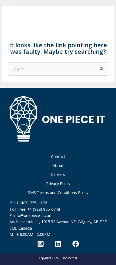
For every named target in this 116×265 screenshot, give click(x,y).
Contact (58, 156)
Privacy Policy (58, 183)
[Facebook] (75, 243)
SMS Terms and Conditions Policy (58, 192)
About (58, 165)
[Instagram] (40, 243)
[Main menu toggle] (98, 11)
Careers (58, 174)
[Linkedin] (58, 243)
